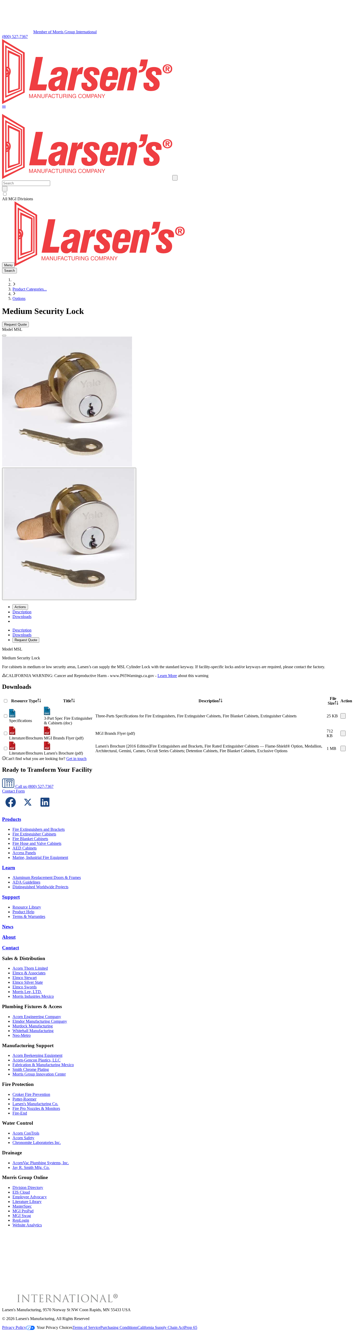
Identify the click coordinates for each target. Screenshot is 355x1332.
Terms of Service (86, 1327)
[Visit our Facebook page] (10, 809)
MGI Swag (21, 1215)
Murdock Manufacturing (32, 1026)
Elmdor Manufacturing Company (39, 1021)
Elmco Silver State (27, 982)
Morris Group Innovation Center (39, 1074)
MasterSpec (22, 1206)
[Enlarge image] (4, 335)
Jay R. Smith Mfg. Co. (31, 1167)
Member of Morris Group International (65, 32)
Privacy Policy (14, 1327)
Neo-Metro (21, 1035)
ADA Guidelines (26, 882)
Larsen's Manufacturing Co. (35, 1104)
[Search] (4, 188)
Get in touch (76, 758)
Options (18, 298)
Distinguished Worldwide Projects (40, 887)
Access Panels (24, 853)
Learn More (167, 675)
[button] (4, 107)
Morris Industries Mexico (33, 996)
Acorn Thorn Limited (30, 968)
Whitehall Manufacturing (33, 1030)
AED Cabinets (24, 848)
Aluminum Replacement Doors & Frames (46, 877)
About (9, 937)
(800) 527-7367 (15, 36)
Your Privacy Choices (55, 1327)
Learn (8, 867)
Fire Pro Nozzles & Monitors (36, 1108)
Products (11, 819)
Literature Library (27, 1201)
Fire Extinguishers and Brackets (38, 829)
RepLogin (20, 1220)
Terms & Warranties (28, 916)
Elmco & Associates (28, 973)
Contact (10, 947)
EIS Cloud (21, 1192)
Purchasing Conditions (118, 1327)
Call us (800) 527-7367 (34, 786)
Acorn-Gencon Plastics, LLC (36, 1060)
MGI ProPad (23, 1211)
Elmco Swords (24, 987)
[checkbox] (177, 194)
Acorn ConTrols (25, 1133)
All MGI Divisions (17, 199)
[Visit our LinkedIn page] (45, 809)
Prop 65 (190, 1327)
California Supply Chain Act (160, 1327)
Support (11, 897)
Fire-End (19, 1113)
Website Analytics (27, 1225)
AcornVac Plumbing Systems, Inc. (40, 1163)
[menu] (177, 635)
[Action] (343, 716)
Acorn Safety (23, 1138)
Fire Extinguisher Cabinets (34, 834)
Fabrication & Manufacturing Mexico (43, 1065)
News (7, 926)
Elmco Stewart (24, 977)
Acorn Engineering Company (36, 1016)
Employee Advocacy (29, 1197)
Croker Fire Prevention (31, 1094)
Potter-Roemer (24, 1099)
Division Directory (27, 1187)
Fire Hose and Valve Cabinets (36, 843)
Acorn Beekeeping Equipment (37, 1055)
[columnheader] (26, 701)
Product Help (23, 912)
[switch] (4, 194)
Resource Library (26, 907)
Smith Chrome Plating (30, 1069)
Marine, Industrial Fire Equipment (40, 857)
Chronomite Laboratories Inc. (36, 1142)
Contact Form (13, 791)
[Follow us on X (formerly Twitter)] (27, 809)
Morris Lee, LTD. (27, 991)
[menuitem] (21, 612)
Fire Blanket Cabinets (30, 838)
